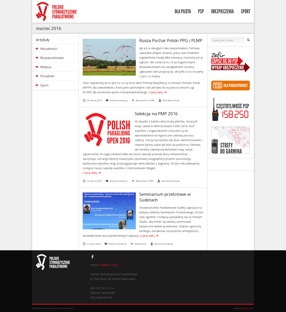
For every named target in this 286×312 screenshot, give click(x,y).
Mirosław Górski (171, 100)
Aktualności (48, 49)
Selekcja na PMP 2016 (156, 113)
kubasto (244, 308)
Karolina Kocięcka (170, 180)
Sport (245, 11)
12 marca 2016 (94, 180)
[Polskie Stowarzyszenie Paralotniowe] (56, 11)
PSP (201, 11)
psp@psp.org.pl (108, 265)
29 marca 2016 (94, 100)
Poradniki (47, 76)
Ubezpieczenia (222, 11)
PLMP (152, 100)
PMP (151, 180)
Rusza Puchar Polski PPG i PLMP (170, 40)
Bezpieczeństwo (52, 58)
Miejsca (45, 67)
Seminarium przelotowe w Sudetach (164, 196)
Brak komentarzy (119, 100)
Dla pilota (183, 11)
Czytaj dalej (155, 92)
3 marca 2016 (94, 243)
